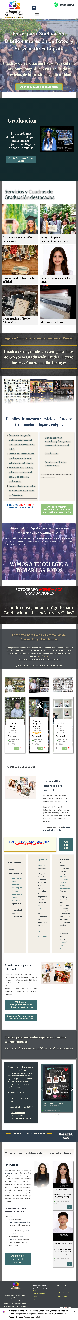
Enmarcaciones (17, 885)
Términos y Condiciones (63, 1289)
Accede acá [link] (66, 844)
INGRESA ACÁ (66, 1136)
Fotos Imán (15, 900)
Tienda (35, 1296)
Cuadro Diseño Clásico (12, 726)
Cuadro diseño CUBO (60, 726)
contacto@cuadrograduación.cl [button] (19, 1222)
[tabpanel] (39, 41)
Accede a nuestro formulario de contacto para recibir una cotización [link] (57, 509)
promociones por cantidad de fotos (35, 538)
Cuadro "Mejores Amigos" (36, 723)
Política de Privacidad (63, 1292)
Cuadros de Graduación (39, 1291)
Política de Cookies (62, 1296)
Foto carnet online (61, 1190)
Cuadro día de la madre (52, 1103)
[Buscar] (37, 14)
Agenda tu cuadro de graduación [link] (39, 86)
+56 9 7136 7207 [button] (67, 5)
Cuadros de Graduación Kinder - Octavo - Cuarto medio (65, 882)
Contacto (35, 1299)
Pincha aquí (65, 801)
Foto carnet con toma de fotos (63, 1244)
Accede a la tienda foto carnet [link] (17, 1259)
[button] (56, 3)
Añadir (17, 748)
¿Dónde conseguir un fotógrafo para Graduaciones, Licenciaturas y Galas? (39, 610)
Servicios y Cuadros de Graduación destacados (29, 194)
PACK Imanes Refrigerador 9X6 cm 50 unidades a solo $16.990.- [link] (21, 1005)
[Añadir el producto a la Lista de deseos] (21, 748)
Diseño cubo (51, 453)
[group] (57, 1088)
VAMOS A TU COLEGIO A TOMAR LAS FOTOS (39, 567)
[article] (15, 725)
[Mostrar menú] (34, 8)
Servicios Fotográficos (39, 1293)
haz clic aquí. (43, 656)
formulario (9, 1173)
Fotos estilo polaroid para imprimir (52, 785)
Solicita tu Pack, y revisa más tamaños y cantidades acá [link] (21, 1017)
